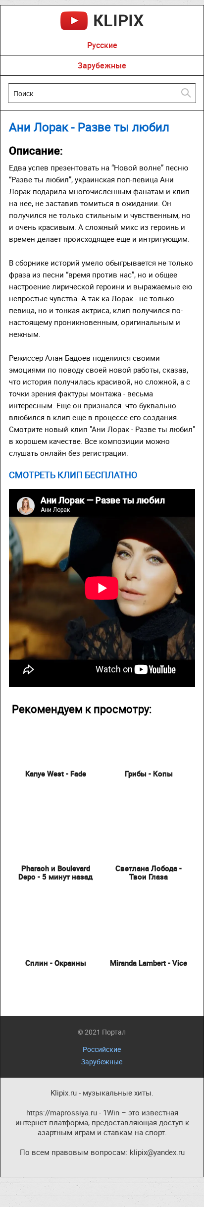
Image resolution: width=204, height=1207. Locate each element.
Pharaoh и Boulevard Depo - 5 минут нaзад (55, 872)
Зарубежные (102, 65)
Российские (102, 1049)
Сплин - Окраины (55, 963)
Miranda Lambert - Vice (148, 963)
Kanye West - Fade (55, 773)
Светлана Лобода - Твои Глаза (148, 872)
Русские (102, 45)
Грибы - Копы (149, 773)
